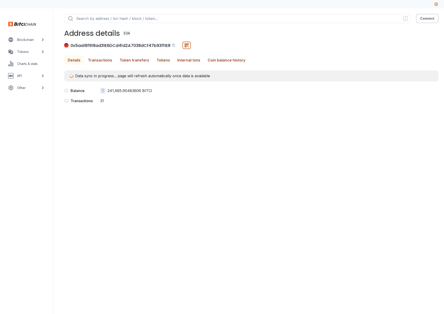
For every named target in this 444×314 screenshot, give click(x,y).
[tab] (74, 60)
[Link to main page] (22, 24)
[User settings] (436, 4)
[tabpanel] (251, 87)
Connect (427, 18)
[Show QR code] (186, 45)
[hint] (66, 90)
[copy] (174, 45)
